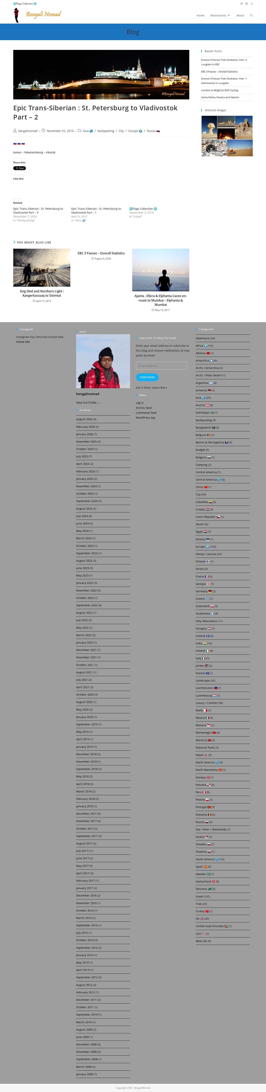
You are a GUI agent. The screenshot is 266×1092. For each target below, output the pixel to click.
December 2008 (86, 1044)
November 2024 (86, 486)
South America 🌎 (207, 859)
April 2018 (82, 784)
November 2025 (86, 441)
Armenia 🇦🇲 (203, 390)
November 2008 (86, 1052)
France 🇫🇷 (202, 576)
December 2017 (86, 813)
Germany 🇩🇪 (204, 591)
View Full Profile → (88, 402)
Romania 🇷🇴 (203, 814)
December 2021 (86, 650)
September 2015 (87, 925)
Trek (198, 904)
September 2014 (87, 948)
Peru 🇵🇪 (201, 792)
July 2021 (82, 680)
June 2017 (82, 858)
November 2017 (86, 821)
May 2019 (82, 732)
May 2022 (82, 628)
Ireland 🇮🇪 (202, 651)
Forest (200, 569)
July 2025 (82, 456)
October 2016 (85, 910)
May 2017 (82, 866)
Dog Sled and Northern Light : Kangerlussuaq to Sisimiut (42, 293)
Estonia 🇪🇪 (202, 539)
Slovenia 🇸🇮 (203, 851)
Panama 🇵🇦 (203, 785)
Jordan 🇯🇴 (202, 666)
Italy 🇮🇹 (200, 658)
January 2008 (84, 1074)
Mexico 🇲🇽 (202, 718)
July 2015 (82, 933)
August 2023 (84, 560)
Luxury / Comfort (207, 703)
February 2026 (85, 427)
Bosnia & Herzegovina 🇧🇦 (212, 442)
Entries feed (144, 408)
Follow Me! (23, 342)
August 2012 (84, 985)
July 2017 (82, 851)
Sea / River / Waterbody (211, 829)
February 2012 (85, 992)
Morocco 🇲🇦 (203, 740)
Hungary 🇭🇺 (203, 628)
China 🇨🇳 (201, 487)
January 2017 (84, 888)
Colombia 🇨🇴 (204, 502)
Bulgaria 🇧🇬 (203, 457)
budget (200, 450)
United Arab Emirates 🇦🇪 (212, 926)
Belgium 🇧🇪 (203, 435)
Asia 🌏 (88, 131)
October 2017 (85, 828)
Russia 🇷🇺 (153, 131)
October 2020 (85, 694)
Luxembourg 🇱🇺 (206, 695)
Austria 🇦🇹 (202, 405)
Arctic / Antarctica (207, 368)
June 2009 (82, 1037)
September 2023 (87, 553)
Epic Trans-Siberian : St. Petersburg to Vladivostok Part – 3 (38, 210)
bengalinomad (28, 131)
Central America (206, 472)
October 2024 (85, 493)
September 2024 (87, 501)
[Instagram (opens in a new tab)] (251, 4)
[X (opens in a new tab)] (241, 4)
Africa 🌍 (201, 345)
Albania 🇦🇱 (203, 353)
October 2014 (85, 940)
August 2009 (84, 1029)
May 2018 (82, 776)
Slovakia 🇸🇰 (203, 844)
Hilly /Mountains (206, 621)
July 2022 (82, 620)
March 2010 (84, 1022)
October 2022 (85, 598)
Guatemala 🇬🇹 (205, 613)
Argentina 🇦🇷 (204, 383)
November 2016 (86, 903)
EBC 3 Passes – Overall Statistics (101, 253)
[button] (209, 127)
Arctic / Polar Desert (209, 375)
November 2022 (86, 590)
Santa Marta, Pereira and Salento (220, 97)
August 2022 (84, 613)
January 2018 (84, 806)
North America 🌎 (207, 762)
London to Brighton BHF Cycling (219, 90)
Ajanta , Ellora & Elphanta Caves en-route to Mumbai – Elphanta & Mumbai (161, 300)
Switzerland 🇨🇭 (205, 881)
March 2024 (84, 538)
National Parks (205, 747)
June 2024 (82, 523)
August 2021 (84, 672)
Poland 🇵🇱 (202, 799)
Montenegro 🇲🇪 (206, 732)
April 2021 (82, 687)
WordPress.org (145, 417)
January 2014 (84, 955)
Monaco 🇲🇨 (203, 725)
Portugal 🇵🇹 (203, 807)
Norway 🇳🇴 (203, 777)
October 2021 (85, 665)
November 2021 (86, 657)
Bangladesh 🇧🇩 (205, 427)
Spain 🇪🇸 (201, 866)
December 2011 (86, 1000)
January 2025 (84, 479)
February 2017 (85, 880)
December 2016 (86, 895)
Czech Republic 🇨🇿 (208, 517)
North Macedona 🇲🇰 (209, 770)
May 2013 (82, 962)
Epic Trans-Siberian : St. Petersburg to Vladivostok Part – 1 (96, 210)
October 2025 (85, 449)
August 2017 (84, 843)
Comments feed (146, 413)
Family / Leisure (206, 554)
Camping (201, 465)
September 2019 (87, 724)
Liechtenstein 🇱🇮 (206, 688)
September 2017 (87, 836)
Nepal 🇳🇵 (202, 755)
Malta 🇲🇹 (201, 710)
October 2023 (85, 546)
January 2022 (84, 642)
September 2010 (87, 1014)
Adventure (202, 338)
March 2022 (84, 635)
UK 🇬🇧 (199, 918)
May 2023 (82, 575)
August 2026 (84, 419)
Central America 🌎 (208, 479)
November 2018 (86, 761)
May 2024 (82, 531)
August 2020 (84, 702)
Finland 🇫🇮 (203, 561)
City (121, 131)
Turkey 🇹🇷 (202, 911)
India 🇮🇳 (201, 643)
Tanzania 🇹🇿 (203, 889)
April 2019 (82, 739)
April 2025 (82, 464)
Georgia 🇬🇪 (203, 584)
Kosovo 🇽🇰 (202, 673)
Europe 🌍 (135, 131)
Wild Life (201, 941)
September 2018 (87, 769)
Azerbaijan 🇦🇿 (205, 412)
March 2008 (84, 1067)
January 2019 (84, 747)
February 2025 (85, 471)
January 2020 (84, 717)
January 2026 (84, 434)
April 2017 (82, 873)
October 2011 (85, 1007)
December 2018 (86, 754)
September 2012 (87, 977)
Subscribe (147, 377)
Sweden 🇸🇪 (203, 874)
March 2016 (84, 918)
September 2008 (87, 1059)
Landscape (203, 680)
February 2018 (85, 799)
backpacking (106, 131)
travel (199, 896)
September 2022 (87, 605)
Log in (140, 403)
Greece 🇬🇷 (202, 598)
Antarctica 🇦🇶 (204, 360)
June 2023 (82, 568)
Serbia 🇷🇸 (202, 837)
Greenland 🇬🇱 (205, 606)
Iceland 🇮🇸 (202, 636)
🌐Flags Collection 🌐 (25, 3)
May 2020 (82, 709)
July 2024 (82, 516)
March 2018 (84, 791)
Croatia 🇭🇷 (202, 509)
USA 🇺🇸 (200, 933)
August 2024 (84, 508)
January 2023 (84, 583)
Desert (200, 524)
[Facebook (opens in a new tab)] (246, 4)
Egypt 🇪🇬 (201, 531)
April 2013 (82, 970)
